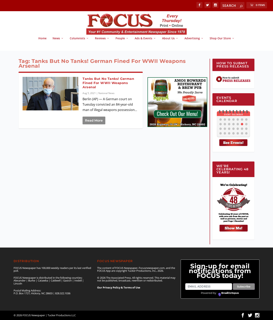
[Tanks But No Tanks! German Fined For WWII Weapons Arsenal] (51, 94)
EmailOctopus (230, 293)
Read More (94, 120)
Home (42, 38)
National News (106, 93)
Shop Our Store (220, 38)
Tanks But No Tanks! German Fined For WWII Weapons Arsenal (108, 83)
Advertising (192, 38)
